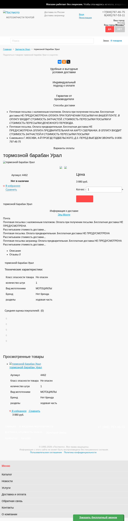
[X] (68, 62)
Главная (7, 49)
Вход (81, 14)
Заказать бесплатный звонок (98, 517)
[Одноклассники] (64, 62)
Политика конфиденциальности (80, 452)
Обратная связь (56, 433)
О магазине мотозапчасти (36, 426)
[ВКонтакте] (60, 62)
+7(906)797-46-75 (113, 12)
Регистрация (85, 17)
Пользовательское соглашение (46, 452)
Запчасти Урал (22, 49)
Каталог (26, 438)
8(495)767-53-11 (114, 15)
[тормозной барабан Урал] (25, 364)
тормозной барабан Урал (25, 367)
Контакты (11, 438)
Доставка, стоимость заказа (23, 432)
